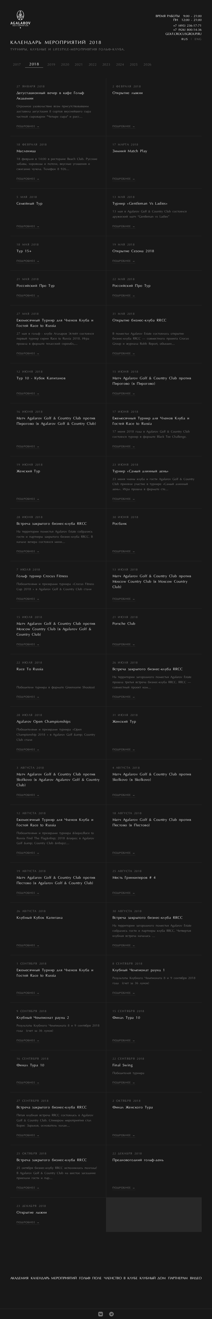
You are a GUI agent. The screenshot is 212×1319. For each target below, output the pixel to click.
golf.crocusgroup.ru (183, 34)
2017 (17, 64)
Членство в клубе (121, 1278)
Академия (19, 1278)
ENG (198, 39)
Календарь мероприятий (54, 1278)
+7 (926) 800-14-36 (187, 30)
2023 (106, 64)
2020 (65, 64)
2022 (93, 64)
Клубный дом (153, 1278)
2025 (134, 64)
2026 (147, 64)
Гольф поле (90, 1278)
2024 (120, 64)
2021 (79, 64)
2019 (51, 64)
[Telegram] (111, 1314)
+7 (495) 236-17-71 (187, 25)
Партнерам (178, 1278)
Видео (196, 1278)
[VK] (100, 1314)
